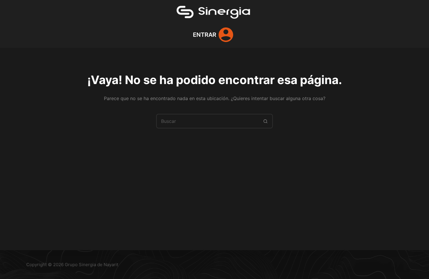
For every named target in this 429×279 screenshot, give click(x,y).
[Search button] (265, 121)
